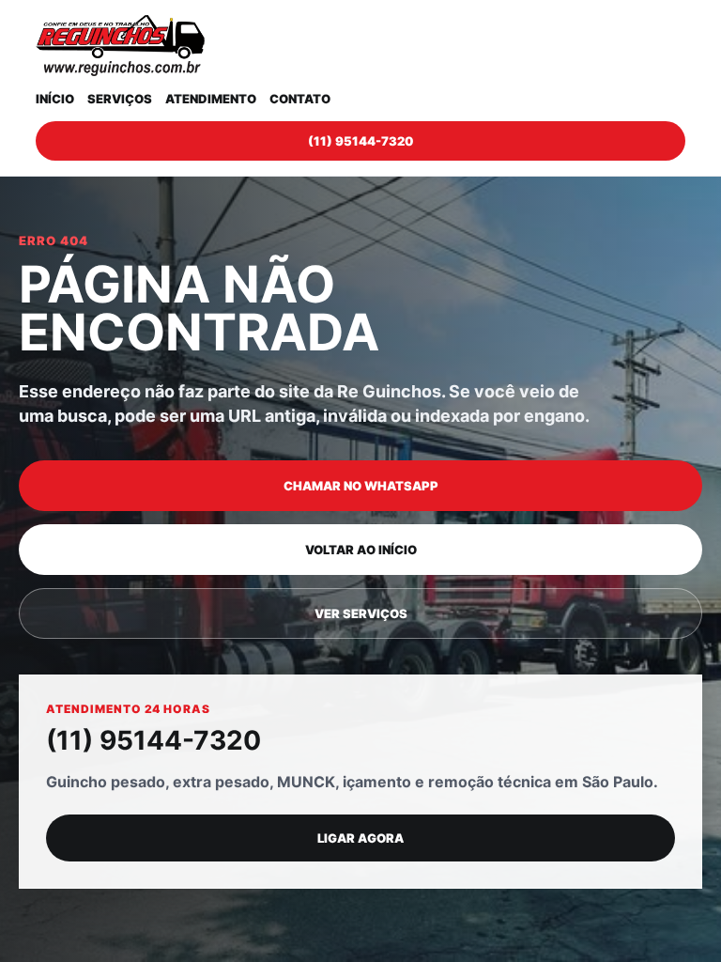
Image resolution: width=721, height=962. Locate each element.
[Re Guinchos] (120, 45)
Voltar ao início (361, 549)
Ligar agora (360, 838)
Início (55, 98)
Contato (299, 98)
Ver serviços (360, 613)
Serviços (119, 98)
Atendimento (210, 98)
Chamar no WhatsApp (361, 485)
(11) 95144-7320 (360, 140)
